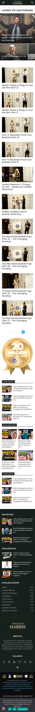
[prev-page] (11, 332)
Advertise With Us (8, 682)
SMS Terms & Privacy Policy (21, 684)
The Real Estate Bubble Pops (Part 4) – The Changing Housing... (17, 239)
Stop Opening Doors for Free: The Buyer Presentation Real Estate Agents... (23, 389)
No (15, 709)
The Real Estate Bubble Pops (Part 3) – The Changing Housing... (17, 266)
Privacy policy (22, 709)
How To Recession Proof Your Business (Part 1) (17, 161)
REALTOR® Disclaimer (20, 682)
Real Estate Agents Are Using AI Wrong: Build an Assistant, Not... (22, 398)
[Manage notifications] (3, 708)
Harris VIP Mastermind (18, 7)
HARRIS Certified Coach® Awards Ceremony (14, 213)
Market (9, 7)
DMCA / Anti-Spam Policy (17, 688)
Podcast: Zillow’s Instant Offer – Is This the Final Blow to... (22, 555)
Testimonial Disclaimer (10, 686)
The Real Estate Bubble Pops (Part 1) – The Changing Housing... (17, 320)
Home (3, 7)
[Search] (32, 2)
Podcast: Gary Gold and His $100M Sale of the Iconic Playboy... (22, 564)
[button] (3, 2)
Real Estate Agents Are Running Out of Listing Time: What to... (22, 417)
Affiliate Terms (22, 686)
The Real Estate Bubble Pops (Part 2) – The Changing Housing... (17, 293)
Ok (10, 709)
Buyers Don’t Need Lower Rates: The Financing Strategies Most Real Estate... (23, 407)
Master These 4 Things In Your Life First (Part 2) (17, 86)
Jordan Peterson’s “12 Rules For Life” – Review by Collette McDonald (17, 187)
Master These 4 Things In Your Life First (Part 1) (17, 111)
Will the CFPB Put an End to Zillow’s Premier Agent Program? (22, 574)
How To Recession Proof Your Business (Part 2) (17, 136)
